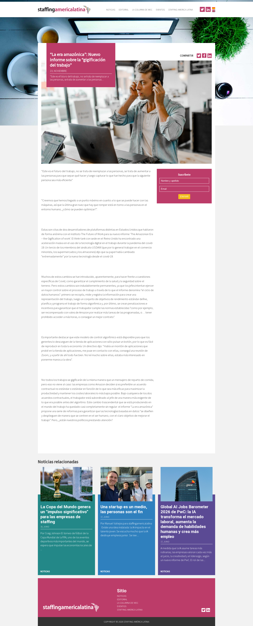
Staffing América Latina (65, 9)
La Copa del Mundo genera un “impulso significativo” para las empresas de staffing (65, 514)
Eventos (160, 10)
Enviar (184, 196)
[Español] (213, 7)
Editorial (124, 10)
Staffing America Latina (180, 10)
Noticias (110, 10)
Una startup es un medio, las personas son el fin (124, 509)
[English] (213, 10)
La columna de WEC (142, 10)
